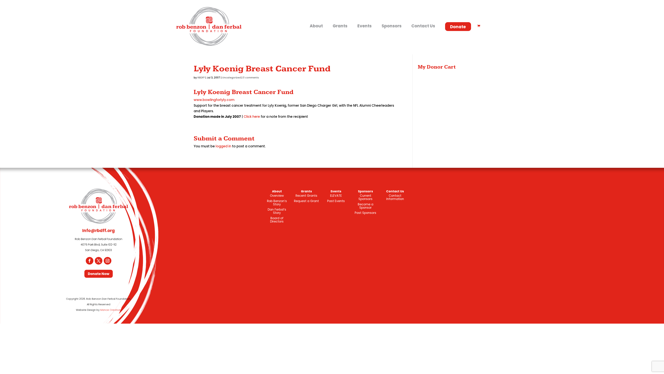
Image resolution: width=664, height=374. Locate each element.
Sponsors (392, 26)
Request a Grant (306, 201)
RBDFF (201, 77)
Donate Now (98, 273)
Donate (458, 27)
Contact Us (423, 26)
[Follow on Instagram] (107, 261)
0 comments (251, 77)
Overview (277, 196)
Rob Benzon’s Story (277, 202)
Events (364, 26)
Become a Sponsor (365, 206)
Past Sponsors (365, 213)
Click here (252, 116)
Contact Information (395, 197)
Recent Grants (306, 196)
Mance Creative (110, 310)
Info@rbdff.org (98, 230)
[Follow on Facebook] (89, 261)
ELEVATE (336, 196)
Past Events (336, 201)
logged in (223, 146)
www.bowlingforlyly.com (214, 99)
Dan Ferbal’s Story (277, 211)
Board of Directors (277, 220)
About (316, 26)
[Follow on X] (98, 261)
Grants (340, 26)
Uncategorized (231, 77)
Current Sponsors (365, 197)
